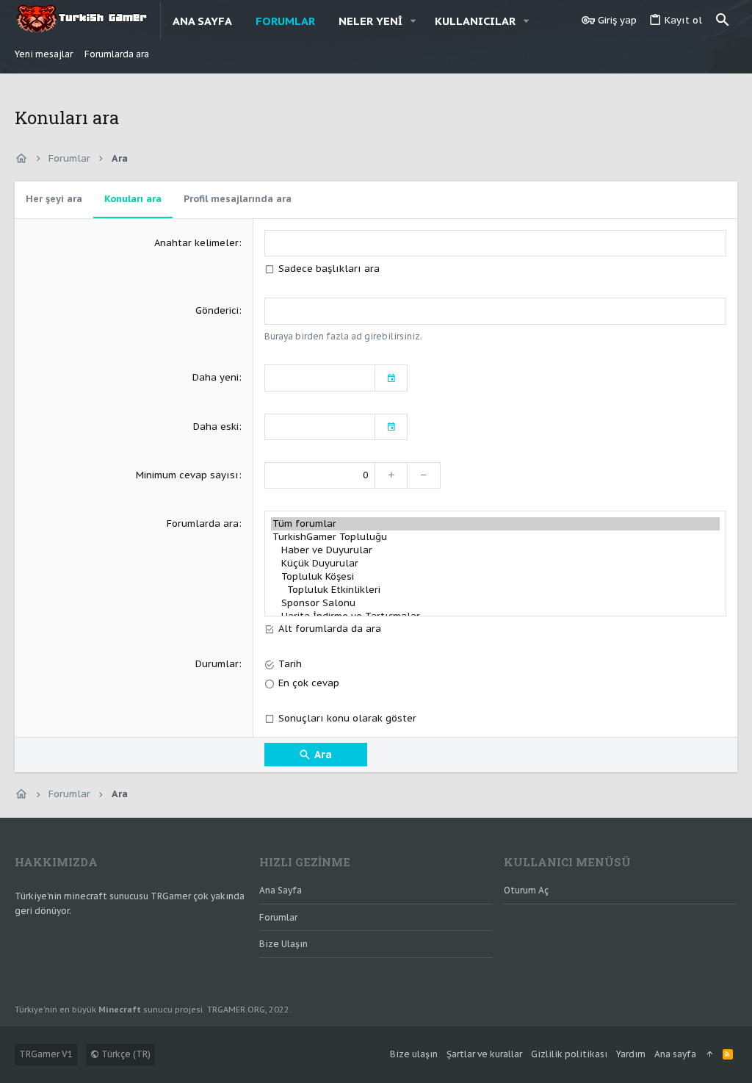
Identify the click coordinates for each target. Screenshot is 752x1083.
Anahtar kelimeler (196, 243)
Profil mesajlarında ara (238, 199)
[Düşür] (424, 475)
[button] (413, 21)
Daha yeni (215, 377)
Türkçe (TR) (125, 1053)
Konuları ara (133, 199)
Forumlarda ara (203, 523)
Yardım (631, 1053)
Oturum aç (526, 890)
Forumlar (278, 917)
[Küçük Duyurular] (495, 563)
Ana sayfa (280, 890)
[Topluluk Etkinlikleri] (495, 590)
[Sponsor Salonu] (495, 603)
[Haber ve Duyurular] (495, 550)
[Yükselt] (391, 475)
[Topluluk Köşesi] (495, 576)
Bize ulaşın (283, 943)
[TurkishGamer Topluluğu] (495, 537)
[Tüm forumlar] (495, 523)
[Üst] (709, 1054)
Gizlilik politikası (569, 1053)
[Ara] (722, 20)
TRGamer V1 (46, 1053)
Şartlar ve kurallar (484, 1053)
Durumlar (217, 664)
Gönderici (217, 310)
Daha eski (216, 426)
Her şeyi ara (54, 199)
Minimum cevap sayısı (187, 475)
